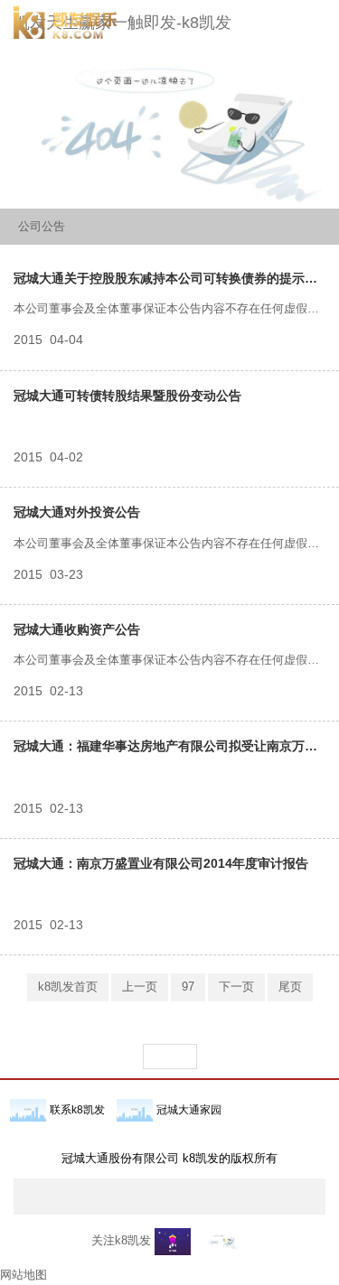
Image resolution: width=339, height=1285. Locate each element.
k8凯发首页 (68, 986)
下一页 (236, 986)
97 (188, 986)
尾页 (290, 986)
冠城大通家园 (188, 1109)
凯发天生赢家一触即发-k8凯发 (122, 23)
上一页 (139, 986)
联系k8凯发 (77, 1109)
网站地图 (23, 1274)
